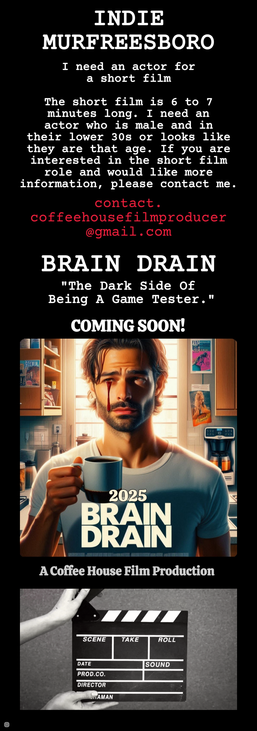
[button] (6, 724)
